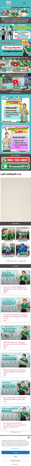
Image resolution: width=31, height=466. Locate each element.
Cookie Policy (15, 464)
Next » (19, 432)
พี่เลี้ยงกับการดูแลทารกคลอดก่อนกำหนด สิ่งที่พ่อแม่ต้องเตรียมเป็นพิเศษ (14, 372)
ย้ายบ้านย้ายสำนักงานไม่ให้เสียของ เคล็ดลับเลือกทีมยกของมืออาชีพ (15, 398)
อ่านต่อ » (5, 292)
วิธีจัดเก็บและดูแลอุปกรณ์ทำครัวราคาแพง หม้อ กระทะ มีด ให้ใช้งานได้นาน (15, 344)
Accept (16, 452)
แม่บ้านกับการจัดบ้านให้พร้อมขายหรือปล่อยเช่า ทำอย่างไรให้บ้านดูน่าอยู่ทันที (15, 289)
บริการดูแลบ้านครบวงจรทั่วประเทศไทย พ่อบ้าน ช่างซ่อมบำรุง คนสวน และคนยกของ (14, 425)
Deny (15, 456)
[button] (28, 437)
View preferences (15, 460)
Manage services (15, 448)
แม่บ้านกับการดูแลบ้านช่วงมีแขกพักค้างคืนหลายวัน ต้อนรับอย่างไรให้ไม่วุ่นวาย (15, 316)
